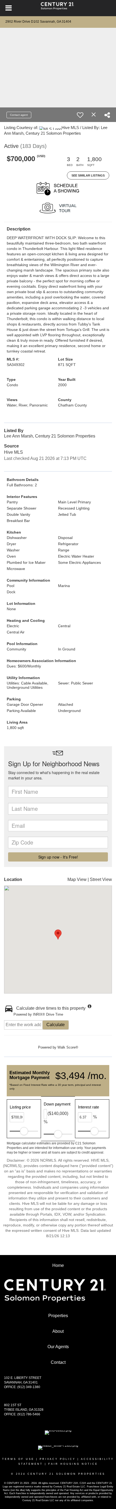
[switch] (80, 115)
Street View (101, 879)
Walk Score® (67, 1047)
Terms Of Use (18, 1459)
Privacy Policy (58, 1459)
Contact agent (19, 114)
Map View (77, 879)
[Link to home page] (58, 8)
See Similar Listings (88, 175)
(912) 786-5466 (28, 1414)
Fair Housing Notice (73, 1464)
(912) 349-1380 (28, 1387)
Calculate (55, 1024)
